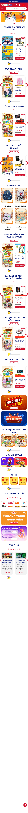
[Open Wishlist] (25, 805)
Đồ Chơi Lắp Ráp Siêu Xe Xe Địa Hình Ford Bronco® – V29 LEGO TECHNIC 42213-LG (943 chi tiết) (19, 127)
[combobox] (16, 8)
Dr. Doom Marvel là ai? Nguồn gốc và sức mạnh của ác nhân (20, 561)
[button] (3, 9)
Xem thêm (13, 33)
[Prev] (2, 1)
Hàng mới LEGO (20, 206)
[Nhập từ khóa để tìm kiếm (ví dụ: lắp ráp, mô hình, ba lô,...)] (7, 8)
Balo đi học (7, 206)
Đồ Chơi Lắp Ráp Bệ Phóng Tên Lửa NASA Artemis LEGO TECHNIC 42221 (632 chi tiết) (19, 299)
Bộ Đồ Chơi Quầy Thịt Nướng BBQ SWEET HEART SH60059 (19, 341)
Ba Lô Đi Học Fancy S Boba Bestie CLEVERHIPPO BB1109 (20, 89)
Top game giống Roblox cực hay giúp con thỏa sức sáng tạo (7, 561)
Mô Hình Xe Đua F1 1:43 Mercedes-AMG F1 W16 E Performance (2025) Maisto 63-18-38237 (20, 380)
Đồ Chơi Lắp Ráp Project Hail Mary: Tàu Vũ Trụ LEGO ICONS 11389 (19, 169)
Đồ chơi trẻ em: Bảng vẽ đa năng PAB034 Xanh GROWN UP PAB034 (19, 257)
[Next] (26, 1)
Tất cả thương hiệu (13, 497)
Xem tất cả (13, 549)
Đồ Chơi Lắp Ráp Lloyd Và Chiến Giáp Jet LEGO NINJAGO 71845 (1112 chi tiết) (20, 50)
